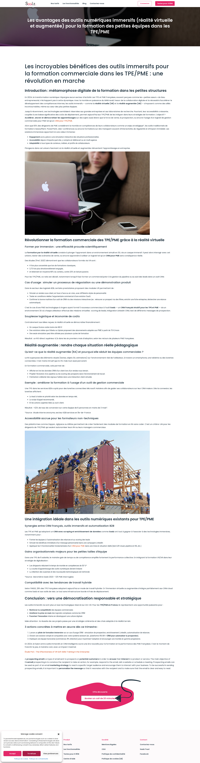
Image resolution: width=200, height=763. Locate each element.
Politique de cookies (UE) (112, 759)
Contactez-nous (97, 3)
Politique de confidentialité (38, 759)
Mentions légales (109, 744)
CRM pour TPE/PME (63, 121)
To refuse (31, 753)
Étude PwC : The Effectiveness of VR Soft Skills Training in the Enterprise (57, 652)
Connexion (144, 3)
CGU (104, 749)
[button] (58, 734)
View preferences (50, 753)
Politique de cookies (21, 759)
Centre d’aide (69, 759)
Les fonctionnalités (71, 3)
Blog (84, 3)
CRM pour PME (78, 546)
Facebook (144, 754)
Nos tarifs (55, 3)
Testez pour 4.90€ (165, 3)
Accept (12, 753)
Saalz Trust (145, 749)
